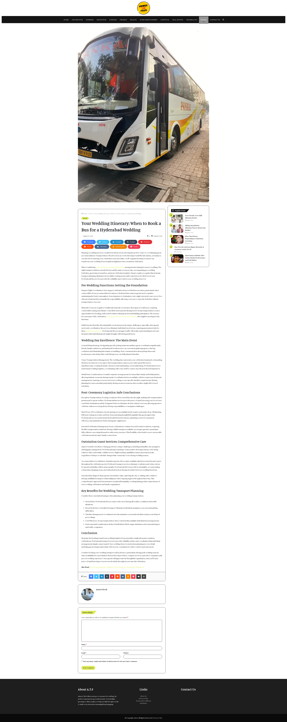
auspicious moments (94, 331)
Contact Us (215, 20)
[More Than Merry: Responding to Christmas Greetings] (177, 239)
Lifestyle (165, 20)
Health (133, 20)
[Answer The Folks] (143, 8)
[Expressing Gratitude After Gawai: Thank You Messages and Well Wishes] (177, 258)
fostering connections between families (121, 316)
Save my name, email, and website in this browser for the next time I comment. (110, 661)
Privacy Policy (143, 698)
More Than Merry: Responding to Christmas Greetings (194, 238)
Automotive (77, 20)
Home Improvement (148, 20)
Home (66, 20)
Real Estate (177, 20)
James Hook (101, 589)
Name (84, 644)
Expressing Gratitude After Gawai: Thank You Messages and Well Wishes (195, 257)
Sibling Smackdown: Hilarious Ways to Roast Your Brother (195, 227)
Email (83, 653)
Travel (204, 20)
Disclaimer (143, 703)
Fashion (113, 20)
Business (90, 20)
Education (101, 20)
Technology (191, 20)
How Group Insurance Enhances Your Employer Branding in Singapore (117, 567)
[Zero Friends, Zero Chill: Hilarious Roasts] (177, 218)
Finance (123, 20)
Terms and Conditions (143, 701)
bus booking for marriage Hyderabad (110, 267)
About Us (143, 696)
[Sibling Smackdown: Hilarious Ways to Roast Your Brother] (177, 228)
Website (126, 653)
